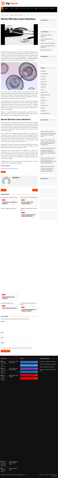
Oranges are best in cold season (47, 131)
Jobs (32, 8)
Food (20, 8)
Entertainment (52, 8)
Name (2, 332)
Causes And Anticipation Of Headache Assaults (28, 310)
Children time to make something (47, 166)
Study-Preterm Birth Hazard (9, 308)
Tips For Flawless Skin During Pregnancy (27, 203)
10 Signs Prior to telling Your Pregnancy (48, 361)
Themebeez (25, 474)
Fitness (28, 8)
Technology (41, 8)
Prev (4, 190)
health (4, 171)
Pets (41, 97)
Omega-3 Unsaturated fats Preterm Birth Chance (28, 215)
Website (2, 342)
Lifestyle (16, 8)
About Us (41, 474)
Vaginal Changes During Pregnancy (48, 43)
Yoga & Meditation (44, 113)
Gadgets (36, 8)
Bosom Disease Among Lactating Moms (9, 168)
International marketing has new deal (48, 148)
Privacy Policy (54, 476)
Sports (2, 10)
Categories (6, 8)
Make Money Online (45, 94)
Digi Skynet (46, 31)
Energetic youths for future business (48, 158)
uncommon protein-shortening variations (15, 107)
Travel (46, 8)
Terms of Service (53, 474)
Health (24, 8)
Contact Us (46, 474)
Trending (42, 110)
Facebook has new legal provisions (48, 139)
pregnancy (43, 100)
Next (34, 190)
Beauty (12, 8)
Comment (3, 321)
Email (2, 337)
